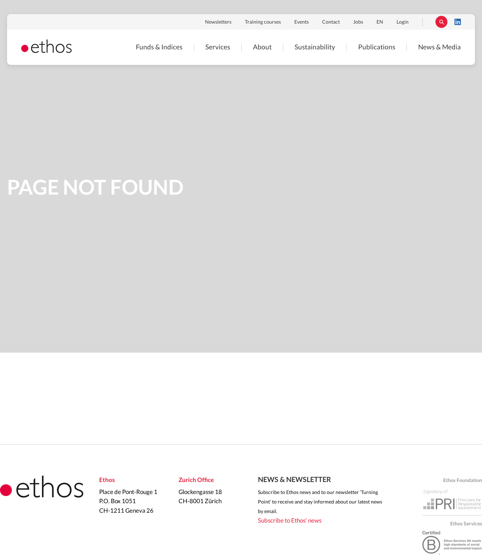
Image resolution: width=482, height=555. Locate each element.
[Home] (46, 51)
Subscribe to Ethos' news (289, 521)
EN (379, 22)
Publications (376, 47)
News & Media (439, 47)
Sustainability (315, 47)
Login (403, 22)
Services (217, 47)
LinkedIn (457, 22)
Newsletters (218, 22)
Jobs (358, 22)
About (262, 47)
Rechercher (441, 22)
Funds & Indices (159, 47)
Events (301, 22)
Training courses (263, 22)
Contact (331, 22)
